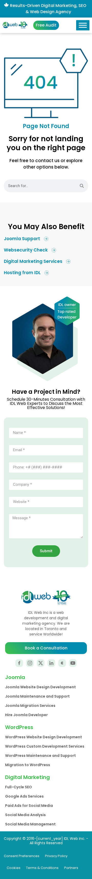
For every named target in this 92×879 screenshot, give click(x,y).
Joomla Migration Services (30, 705)
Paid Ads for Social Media (29, 805)
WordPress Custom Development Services (44, 746)
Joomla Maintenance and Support (37, 696)
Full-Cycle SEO (18, 787)
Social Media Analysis (25, 814)
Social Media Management (30, 824)
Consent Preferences (21, 855)
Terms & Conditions (42, 867)
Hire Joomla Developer (26, 714)
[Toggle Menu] (83, 25)
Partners (71, 867)
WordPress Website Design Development (43, 737)
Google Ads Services (24, 796)
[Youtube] (73, 663)
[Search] (81, 185)
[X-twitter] (40, 663)
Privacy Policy (56, 855)
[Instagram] (30, 663)
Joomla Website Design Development (40, 687)
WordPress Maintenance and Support (40, 755)
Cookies (13, 867)
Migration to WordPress (27, 764)
